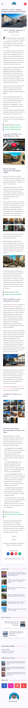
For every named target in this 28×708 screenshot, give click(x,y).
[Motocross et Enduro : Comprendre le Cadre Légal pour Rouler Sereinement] (4, 595)
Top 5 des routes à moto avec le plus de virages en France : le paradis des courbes (16, 581)
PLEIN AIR (12, 9)
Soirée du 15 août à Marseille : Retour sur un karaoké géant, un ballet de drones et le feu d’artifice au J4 (17, 574)
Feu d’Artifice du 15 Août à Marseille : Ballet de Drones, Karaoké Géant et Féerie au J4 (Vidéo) (15, 663)
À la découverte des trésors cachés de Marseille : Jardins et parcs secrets (16, 602)
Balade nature (13, 543)
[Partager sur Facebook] (8, 553)
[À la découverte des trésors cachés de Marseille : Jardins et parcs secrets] (4, 602)
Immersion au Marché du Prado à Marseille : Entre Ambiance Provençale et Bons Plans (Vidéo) (15, 668)
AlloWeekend (4, 9)
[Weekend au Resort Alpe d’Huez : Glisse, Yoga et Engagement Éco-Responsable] (14, 634)
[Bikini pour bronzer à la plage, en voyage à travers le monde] (4, 610)
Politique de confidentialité (8, 651)
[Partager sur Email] (15, 553)
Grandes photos (20, 543)
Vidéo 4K (20, 545)
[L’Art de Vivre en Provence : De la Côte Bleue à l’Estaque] (4, 588)
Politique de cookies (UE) (7, 652)
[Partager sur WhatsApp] (19, 553)
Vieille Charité (13, 306)
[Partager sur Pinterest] (12, 553)
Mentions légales (6, 649)
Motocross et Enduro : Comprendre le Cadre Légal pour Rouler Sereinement (16, 595)
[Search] (25, 4)
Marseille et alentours (12, 545)
